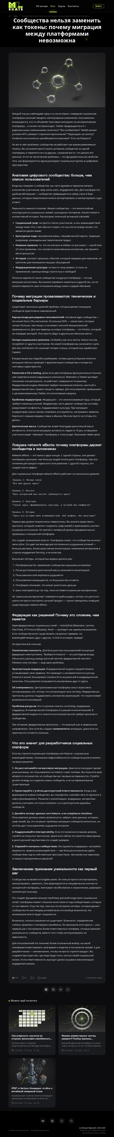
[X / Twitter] (53, 989)
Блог (52, 6)
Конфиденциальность (40, 1130)
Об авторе (42, 6)
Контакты (73, 6)
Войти (99, 6)
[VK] (61, 989)
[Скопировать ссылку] (68, 989)
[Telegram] (46, 989)
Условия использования (19, 1130)
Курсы (61, 6)
